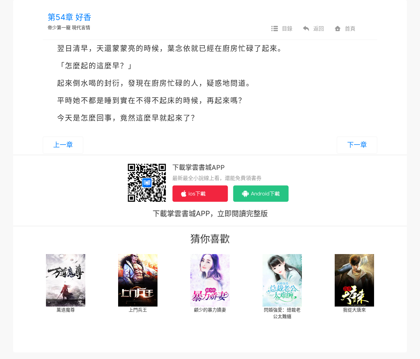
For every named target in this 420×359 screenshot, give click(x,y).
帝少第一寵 (59, 27)
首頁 (350, 28)
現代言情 (81, 27)
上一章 (63, 145)
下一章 (357, 145)
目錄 (287, 28)
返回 (318, 28)
